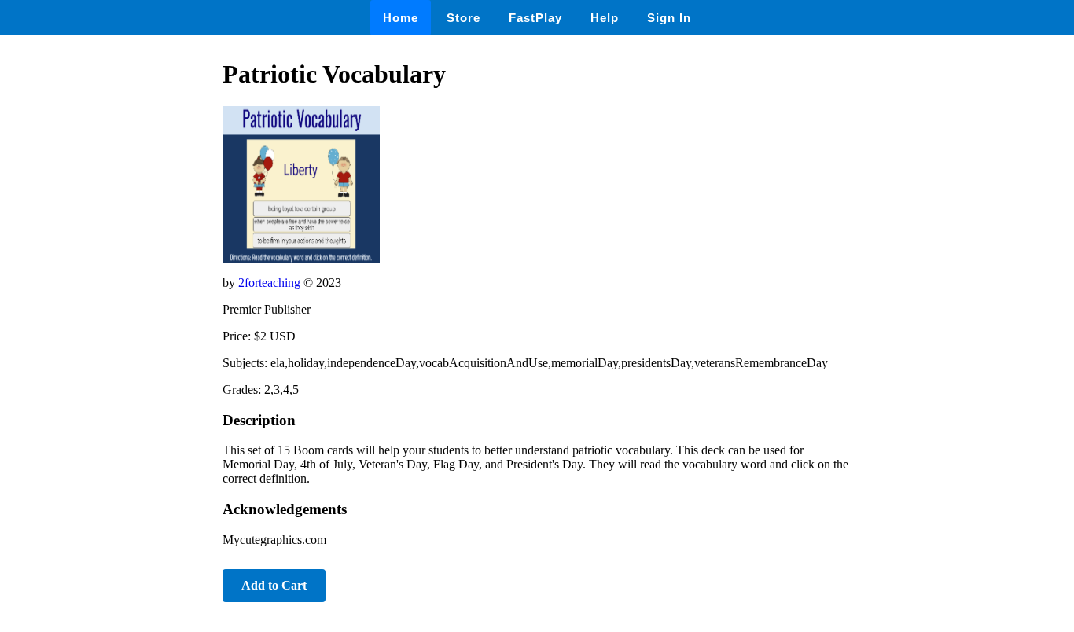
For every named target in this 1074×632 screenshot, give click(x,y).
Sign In (669, 17)
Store (463, 17)
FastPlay (535, 17)
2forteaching (270, 282)
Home (400, 17)
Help (604, 17)
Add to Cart (274, 585)
